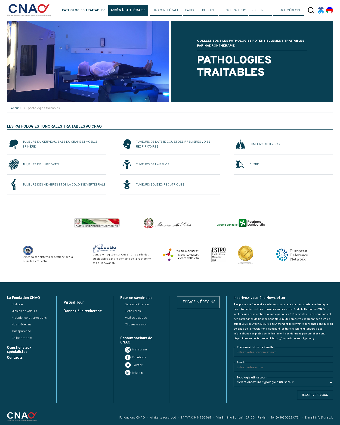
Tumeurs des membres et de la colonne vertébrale (64, 185)
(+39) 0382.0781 (288, 418)
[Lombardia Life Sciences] (180, 254)
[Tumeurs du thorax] (240, 144)
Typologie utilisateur (251, 378)
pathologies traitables (83, 10)
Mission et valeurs (24, 311)
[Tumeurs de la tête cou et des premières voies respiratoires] (126, 144)
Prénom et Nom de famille (255, 347)
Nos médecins (21, 325)
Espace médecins (288, 10)
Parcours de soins (200, 10)
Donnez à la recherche (83, 311)
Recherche (260, 10)
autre (254, 165)
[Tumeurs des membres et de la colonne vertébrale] (13, 184)
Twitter (137, 365)
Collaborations (22, 338)
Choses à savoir (136, 325)
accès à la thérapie (128, 10)
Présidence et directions (29, 318)
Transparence (21, 331)
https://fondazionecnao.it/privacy (293, 338)
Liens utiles (133, 311)
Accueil (16, 108)
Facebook (139, 357)
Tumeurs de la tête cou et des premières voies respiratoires (173, 144)
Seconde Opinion (137, 304)
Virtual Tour (74, 302)
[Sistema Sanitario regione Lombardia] (240, 223)
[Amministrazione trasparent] (97, 223)
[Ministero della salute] (167, 223)
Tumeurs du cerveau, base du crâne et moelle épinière (60, 144)
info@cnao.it (324, 418)
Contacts (15, 358)
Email (240, 363)
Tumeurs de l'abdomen (41, 165)
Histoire (17, 304)
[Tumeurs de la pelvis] (126, 164)
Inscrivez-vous (315, 395)
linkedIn (137, 373)
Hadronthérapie (166, 10)
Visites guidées (136, 318)
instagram (139, 350)
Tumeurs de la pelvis (152, 165)
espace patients (233, 10)
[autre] (240, 164)
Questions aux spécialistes (19, 350)
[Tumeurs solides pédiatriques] (126, 184)
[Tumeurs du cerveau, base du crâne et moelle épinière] (13, 144)
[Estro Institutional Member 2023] (218, 254)
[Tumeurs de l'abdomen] (13, 164)
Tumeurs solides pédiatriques (160, 185)
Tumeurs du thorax (265, 144)
